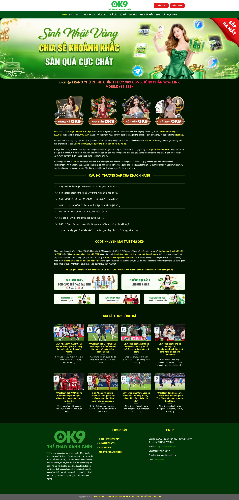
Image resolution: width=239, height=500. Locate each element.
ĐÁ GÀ (113, 14)
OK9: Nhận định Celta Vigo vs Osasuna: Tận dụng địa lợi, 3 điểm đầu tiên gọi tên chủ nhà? (136, 397)
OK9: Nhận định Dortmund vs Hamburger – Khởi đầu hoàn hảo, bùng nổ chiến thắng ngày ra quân (102, 348)
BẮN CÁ (101, 14)
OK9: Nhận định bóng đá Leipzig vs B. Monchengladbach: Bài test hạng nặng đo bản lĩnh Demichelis (170, 349)
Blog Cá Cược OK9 (166, 14)
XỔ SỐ (123, 14)
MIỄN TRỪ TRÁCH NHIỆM (110, 452)
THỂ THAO (87, 14)
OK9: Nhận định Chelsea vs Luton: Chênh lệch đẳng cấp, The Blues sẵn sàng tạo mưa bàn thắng (169, 397)
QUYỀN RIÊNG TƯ (107, 443)
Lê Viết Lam (158, 460)
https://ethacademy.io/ (167, 446)
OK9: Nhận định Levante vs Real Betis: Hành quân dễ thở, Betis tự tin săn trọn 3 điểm (136, 348)
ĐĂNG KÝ (161, 5)
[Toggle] (56, 187)
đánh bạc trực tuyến (147, 135)
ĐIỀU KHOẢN (105, 448)
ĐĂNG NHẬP (177, 5)
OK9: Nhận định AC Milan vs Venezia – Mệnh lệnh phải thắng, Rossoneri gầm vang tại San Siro (69, 397)
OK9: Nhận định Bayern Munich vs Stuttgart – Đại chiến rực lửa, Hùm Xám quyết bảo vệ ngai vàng (103, 397)
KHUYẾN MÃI (146, 14)
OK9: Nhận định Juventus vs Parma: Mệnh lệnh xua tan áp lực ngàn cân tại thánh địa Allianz (69, 348)
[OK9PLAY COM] (119, 5)
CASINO (73, 14)
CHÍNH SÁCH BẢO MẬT (109, 439)
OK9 (64, 14)
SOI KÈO (133, 14)
